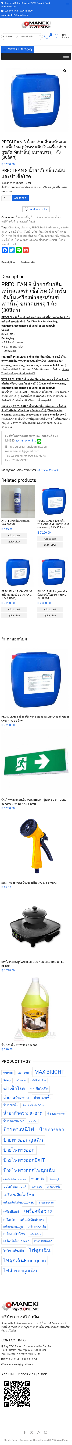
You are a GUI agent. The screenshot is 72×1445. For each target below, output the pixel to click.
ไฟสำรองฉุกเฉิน (20, 1271)
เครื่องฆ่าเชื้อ (53, 1187)
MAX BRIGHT (49, 1072)
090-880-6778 (11, 10)
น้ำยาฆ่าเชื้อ (22, 217)
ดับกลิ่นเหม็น (40, 231)
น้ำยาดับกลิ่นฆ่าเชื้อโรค (30, 235)
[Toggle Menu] (66, 56)
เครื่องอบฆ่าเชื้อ (37, 1226)
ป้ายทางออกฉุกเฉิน (23, 1140)
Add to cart (20, 198)
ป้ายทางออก (51, 1130)
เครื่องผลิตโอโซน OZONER (18, 1202)
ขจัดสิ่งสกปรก (38, 1080)
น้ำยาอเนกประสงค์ (13, 1121)
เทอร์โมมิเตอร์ (43, 1241)
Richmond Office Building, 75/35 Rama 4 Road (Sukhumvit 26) (25, 5)
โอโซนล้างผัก (13, 1251)
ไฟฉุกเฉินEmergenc (24, 1260)
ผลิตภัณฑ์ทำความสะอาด (14, 1179)
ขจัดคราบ (53, 227)
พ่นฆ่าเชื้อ (38, 1179)
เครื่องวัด (9, 1219)
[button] (65, 71)
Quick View (14, 541)
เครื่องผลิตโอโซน (18, 1194)
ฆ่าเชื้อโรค (16, 231)
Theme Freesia (40, 1440)
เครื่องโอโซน (35, 1234)
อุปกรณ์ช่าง (36, 1187)
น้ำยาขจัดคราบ (58, 231)
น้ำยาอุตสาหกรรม (56, 1113)
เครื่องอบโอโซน (14, 1234)
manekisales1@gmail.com (14, 15)
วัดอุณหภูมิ (54, 1179)
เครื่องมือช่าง (38, 1211)
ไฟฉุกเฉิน (40, 1250)
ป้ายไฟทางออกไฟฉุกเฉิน (29, 1170)
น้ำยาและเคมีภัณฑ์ (24, 221)
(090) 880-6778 (29, 1359)
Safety (7, 1080)
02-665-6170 (26, 10)
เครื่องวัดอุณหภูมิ (13, 1226)
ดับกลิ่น (28, 231)
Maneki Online (11, 1440)
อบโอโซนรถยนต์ (15, 1186)
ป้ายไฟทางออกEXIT (24, 1160)
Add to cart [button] (14, 535)
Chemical (13, 227)
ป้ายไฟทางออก (19, 1150)
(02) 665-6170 (11, 1359)
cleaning (25, 227)
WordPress (62, 1440)
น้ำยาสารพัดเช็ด (48, 240)
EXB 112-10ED (23, 1073)
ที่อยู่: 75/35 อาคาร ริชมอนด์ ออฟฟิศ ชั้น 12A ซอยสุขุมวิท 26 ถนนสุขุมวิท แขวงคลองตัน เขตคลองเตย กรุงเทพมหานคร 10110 (26, 1350)
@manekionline (26, 440)
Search (39, 36)
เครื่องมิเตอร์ (11, 1211)
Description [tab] (8, 262)
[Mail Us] (2, 1364)
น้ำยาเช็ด (33, 1121)
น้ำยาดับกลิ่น (8, 235)
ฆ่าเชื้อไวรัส (39, 1089)
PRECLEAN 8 (39, 227)
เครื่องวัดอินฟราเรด (32, 1219)
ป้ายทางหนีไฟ (18, 1130)
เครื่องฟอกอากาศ (46, 1203)
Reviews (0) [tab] (28, 262)
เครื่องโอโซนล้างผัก (16, 1241)
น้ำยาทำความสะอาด (42, 217)
